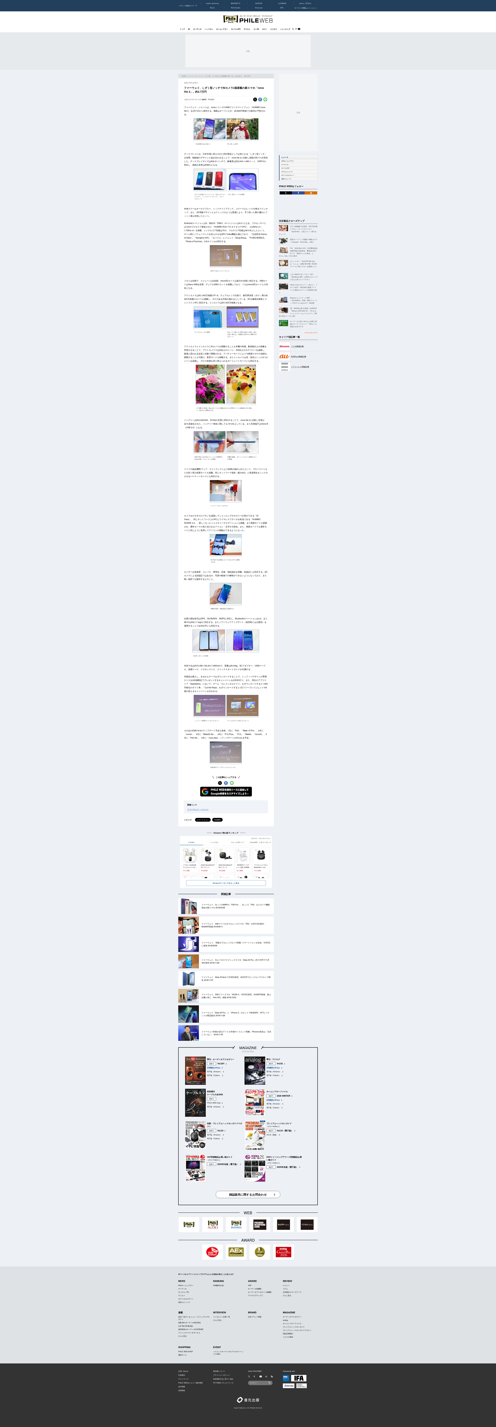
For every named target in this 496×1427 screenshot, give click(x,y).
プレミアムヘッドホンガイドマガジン (297, 1330)
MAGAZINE (248, 1047)
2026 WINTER (283, 1095)
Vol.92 (280, 1063)
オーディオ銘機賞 (254, 1288)
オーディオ (197, 29)
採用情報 (181, 1390)
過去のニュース (286, 179)
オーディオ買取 (305, 8)
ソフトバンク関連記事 (300, 366)
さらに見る (287, 1295)
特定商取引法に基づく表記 (223, 1379)
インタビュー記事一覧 (221, 1316)
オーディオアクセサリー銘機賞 (260, 1292)
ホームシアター (222, 29)
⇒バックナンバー (311, 332)
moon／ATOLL (305, 3)
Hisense (259, 8)
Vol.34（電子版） (285, 1130)
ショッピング (285, 29)
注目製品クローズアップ (292, 221)
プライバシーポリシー (221, 1375)
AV (189, 29)
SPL (282, 8)
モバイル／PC (183, 1292)
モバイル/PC (236, 29)
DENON (258, 3)
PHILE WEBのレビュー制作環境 (190, 1383)
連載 (180, 1312)
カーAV (256, 29)
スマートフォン (203, 820)
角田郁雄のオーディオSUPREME (190, 1329)
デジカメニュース (287, 172)
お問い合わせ (183, 1371)
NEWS (181, 1281)
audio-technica (212, 3)
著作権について (219, 1371)
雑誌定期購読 (288, 1333)
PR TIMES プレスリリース (223, 1383)
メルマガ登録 (288, 1337)
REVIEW (287, 1281)
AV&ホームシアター (287, 161)
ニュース (190, 76)
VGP (249, 1285)
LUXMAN (282, 3)
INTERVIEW (219, 1312)
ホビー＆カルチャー (287, 175)
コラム (285, 1288)
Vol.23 (220, 1130)
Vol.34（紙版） (272, 1134)
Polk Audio (235, 8)
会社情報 (181, 1386)
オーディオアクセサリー (292, 1316)
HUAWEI (217, 820)
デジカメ (247, 29)
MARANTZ (235, 3)
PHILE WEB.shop (213, 1103)
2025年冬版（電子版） (228, 1164)
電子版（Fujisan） (214, 1075)
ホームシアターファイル (292, 1323)
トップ (182, 29)
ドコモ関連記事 (297, 346)
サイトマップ (183, 1379)
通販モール (182, 1355)
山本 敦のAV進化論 (185, 1326)
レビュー (286, 1285)
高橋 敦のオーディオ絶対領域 (189, 1322)
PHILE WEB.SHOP (185, 1351)
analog (285, 1320)
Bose (212, 8)
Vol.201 (220, 1063)
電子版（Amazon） (214, 1071)
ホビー (264, 29)
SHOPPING (184, 1347)
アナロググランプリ (255, 1295)
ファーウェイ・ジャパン (198, 809)
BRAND (252, 1312)
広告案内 (181, 1375)
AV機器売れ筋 (218, 1285)
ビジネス (273, 29)
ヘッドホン (209, 29)
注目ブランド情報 (254, 1316)
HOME (183, 76)
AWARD (252, 1281)
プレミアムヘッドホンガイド (294, 1327)
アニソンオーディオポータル (189, 1332)
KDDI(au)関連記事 (298, 356)
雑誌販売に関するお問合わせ (248, 1194)
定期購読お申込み (213, 1067)
